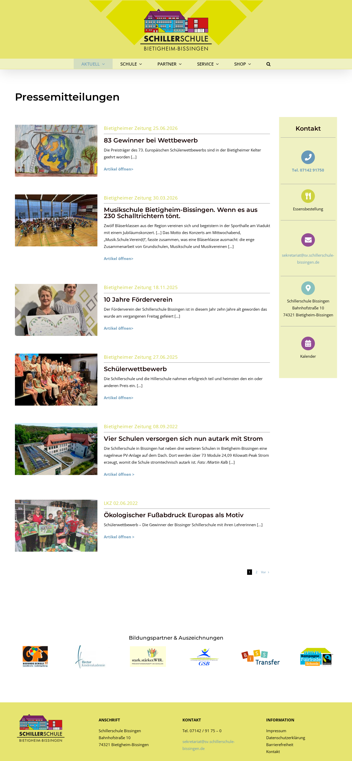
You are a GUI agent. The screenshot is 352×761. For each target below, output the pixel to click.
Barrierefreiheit (279, 744)
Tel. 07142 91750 (308, 170)
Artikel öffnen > (119, 536)
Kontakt (273, 751)
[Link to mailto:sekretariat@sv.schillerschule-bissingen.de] (308, 240)
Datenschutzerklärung (285, 737)
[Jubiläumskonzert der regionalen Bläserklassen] (56, 220)
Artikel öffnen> (118, 169)
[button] (268, 64)
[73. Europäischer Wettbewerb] (56, 151)
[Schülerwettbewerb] (56, 380)
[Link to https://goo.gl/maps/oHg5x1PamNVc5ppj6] (308, 288)
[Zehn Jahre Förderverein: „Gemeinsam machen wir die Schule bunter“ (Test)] (56, 310)
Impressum (276, 730)
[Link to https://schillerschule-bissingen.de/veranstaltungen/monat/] (308, 343)
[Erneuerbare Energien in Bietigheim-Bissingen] (56, 449)
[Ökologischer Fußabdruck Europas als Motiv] (56, 526)
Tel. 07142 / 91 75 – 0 (202, 730)
